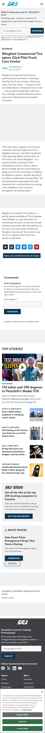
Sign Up (8, 656)
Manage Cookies (23, 715)
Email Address (10, 299)
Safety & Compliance (11, 409)
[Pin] (36, 247)
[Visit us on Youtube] (20, 668)
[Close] (42, 692)
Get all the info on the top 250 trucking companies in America (21, 496)
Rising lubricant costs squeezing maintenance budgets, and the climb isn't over (13, 451)
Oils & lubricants (10, 446)
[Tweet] (30, 247)
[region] (22, 711)
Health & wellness (10, 427)
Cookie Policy (27, 710)
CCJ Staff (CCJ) (15, 67)
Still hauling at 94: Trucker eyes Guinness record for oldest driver (15, 433)
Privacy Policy (5, 39)
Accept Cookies (22, 728)
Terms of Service (18, 39)
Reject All (22, 722)
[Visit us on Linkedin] (14, 668)
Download (14, 558)
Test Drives (7, 384)
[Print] (5, 247)
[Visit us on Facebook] (3, 668)
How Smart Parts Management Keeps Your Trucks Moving (20, 541)
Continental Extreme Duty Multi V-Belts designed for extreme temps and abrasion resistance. (14, 470)
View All (12, 563)
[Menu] (3, 3)
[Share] (17, 247)
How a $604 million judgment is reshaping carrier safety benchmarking (13, 414)
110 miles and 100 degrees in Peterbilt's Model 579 (22, 389)
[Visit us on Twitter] (9, 668)
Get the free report (18, 516)
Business (7, 48)
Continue (12, 311)
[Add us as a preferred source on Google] (11, 247)
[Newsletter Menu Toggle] (41, 3)
